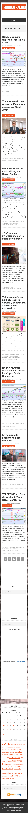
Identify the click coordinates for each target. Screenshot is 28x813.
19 (7, 725)
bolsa (11, 747)
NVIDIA (13, 426)
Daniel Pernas (6, 749)
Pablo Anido (17, 771)
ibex (11, 757)
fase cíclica (16, 754)
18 (4, 725)
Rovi (16, 359)
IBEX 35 (22, 758)
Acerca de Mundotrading (9, 807)
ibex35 (16, 757)
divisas (11, 752)
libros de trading (18, 764)
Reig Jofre (11, 359)
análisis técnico (10, 744)
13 (10, 722)
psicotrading (9, 773)
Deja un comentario (9, 48)
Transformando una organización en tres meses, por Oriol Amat (13, 105)
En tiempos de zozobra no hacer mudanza (11, 437)
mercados (14, 485)
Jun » (7, 735)
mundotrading (17, 769)
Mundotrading (15, 7)
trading (15, 775)
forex (7, 758)
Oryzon (18, 357)
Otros (22, 158)
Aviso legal (18, 810)
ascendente (21, 744)
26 (7, 729)
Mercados (18, 158)
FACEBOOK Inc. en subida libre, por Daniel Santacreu (12, 171)
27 (10, 729)
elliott (20, 751)
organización (15, 160)
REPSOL (15, 773)
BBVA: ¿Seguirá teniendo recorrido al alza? (13, 39)
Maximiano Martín (7, 769)
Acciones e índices (15, 90)
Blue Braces (7, 747)
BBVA (13, 93)
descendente (5, 752)
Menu (15, 20)
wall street (21, 776)
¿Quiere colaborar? (19, 807)
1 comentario (7, 505)
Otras (11, 287)
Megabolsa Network (20, 804)
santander (4, 776)
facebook (14, 224)
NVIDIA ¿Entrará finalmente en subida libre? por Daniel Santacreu (13, 372)
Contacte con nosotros (7, 809)
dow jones (15, 752)
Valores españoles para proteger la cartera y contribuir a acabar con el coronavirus (14, 302)
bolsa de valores (16, 288)
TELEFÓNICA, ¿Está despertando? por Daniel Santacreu (13, 496)
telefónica (15, 550)
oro (14, 771)
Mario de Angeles (12, 766)
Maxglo (19, 767)
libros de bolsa (12, 764)
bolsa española (16, 747)
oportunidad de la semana (7, 771)
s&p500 (20, 773)
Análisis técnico (14, 223)
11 (4, 722)
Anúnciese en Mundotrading (19, 809)
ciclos (21, 747)
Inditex (3, 761)
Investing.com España (20, 661)
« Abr (3, 735)
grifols (14, 357)
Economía (12, 158)
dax (20, 749)
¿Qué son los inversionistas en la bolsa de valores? (13, 235)
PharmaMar (5, 359)
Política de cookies (11, 810)
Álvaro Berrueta (9, 778)
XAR (3, 778)
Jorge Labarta (9, 761)
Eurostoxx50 (6, 754)
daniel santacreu (14, 749)
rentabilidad (21, 485)
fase (11, 754)
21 (14, 725)
